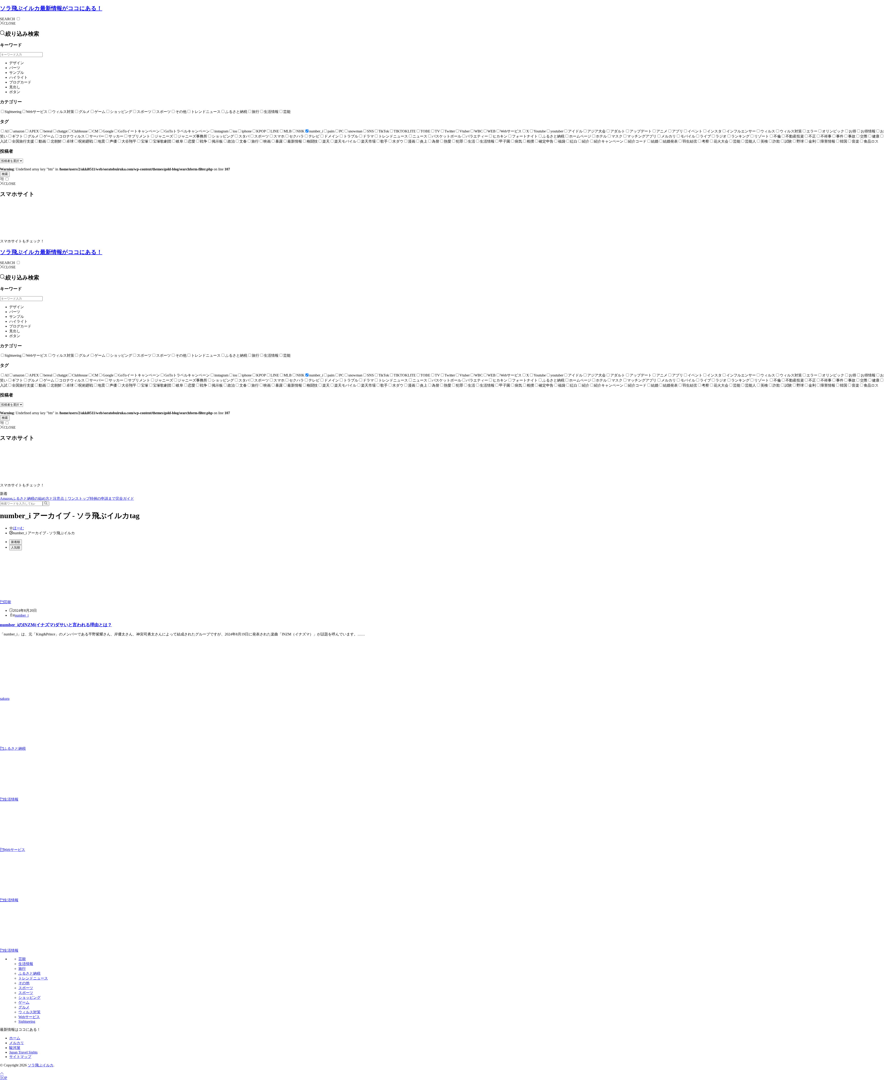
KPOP (261, 131)
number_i (316, 131)
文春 (243, 141)
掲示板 (217, 141)
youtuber (556, 131)
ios (235, 131)
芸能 (287, 112)
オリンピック (833, 131)
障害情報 (827, 141)
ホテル (601, 136)
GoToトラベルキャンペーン (187, 131)
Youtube (540, 131)
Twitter (450, 131)
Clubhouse (80, 131)
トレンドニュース (206, 112)
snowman (355, 131)
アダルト (617, 131)
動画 (42, 141)
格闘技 (312, 141)
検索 (5, 174)
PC (341, 131)
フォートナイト (525, 136)
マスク (616, 136)
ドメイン (331, 136)
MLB (288, 131)
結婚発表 (670, 141)
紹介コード (637, 141)
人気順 (15, 547)
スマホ (279, 136)
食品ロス (871, 141)
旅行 (255, 112)
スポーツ (144, 112)
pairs (331, 131)
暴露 (279, 141)
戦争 (203, 141)
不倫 (777, 136)
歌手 (384, 141)
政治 (231, 141)
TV (437, 131)
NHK (300, 131)
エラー (811, 131)
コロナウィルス (72, 136)
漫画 (411, 141)
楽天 (326, 141)
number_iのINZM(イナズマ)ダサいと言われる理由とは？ (56, 624)
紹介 (585, 141)
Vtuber (464, 131)
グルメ (84, 112)
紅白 (573, 141)
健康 (875, 136)
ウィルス (767, 131)
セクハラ (296, 136)
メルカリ (668, 136)
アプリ (677, 131)
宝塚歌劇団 (162, 141)
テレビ (314, 136)
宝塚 (144, 141)
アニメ (661, 131)
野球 (800, 141)
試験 (788, 141)
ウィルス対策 (63, 112)
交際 (863, 136)
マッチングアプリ (642, 136)
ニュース (420, 136)
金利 (812, 141)
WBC (478, 131)
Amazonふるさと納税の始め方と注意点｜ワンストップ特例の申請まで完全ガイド (67, 498)
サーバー (96, 136)
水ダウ (397, 141)
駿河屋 (14, 1048)
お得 (852, 131)
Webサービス (36, 112)
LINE (274, 131)
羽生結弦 (689, 141)
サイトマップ (20, 1057)
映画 (267, 141)
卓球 (70, 141)
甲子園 (504, 141)
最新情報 (294, 141)
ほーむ (18, 528)
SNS (370, 131)
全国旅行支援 (23, 141)
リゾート (761, 136)
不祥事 (826, 136)
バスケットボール (446, 136)
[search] (46, 503)
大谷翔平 (129, 141)
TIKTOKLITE (405, 131)
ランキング (740, 136)
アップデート (641, 131)
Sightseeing (13, 112)
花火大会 (721, 141)
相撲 (530, 141)
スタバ (244, 136)
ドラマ (368, 136)
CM (95, 131)
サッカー (116, 136)
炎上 (423, 141)
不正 (812, 136)
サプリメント (139, 136)
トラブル (350, 136)
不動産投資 (794, 136)
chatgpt (62, 131)
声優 (113, 141)
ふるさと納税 (236, 112)
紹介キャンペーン (608, 141)
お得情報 (868, 131)
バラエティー (477, 136)
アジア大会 (596, 131)
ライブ (705, 136)
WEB (491, 131)
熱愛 (447, 141)
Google (108, 131)
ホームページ (580, 136)
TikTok (383, 131)
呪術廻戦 (85, 141)
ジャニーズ (164, 136)
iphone (247, 131)
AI (7, 131)
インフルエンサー (741, 131)
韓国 (843, 141)
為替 (435, 141)
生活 (471, 141)
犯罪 (459, 141)
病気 (518, 141)
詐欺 (776, 141)
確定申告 (546, 141)
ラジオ (721, 136)
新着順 (15, 542)
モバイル (687, 136)
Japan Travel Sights (23, 1052)
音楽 (855, 141)
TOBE (425, 131)
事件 (839, 136)
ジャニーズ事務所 (192, 136)
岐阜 (179, 141)
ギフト (17, 136)
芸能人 (750, 141)
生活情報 (271, 112)
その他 (180, 112)
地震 (101, 141)
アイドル (575, 131)
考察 (705, 141)
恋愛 (191, 141)
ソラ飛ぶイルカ (51, 8)
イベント (695, 131)
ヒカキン (500, 136)
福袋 (561, 141)
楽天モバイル (345, 141)
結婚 (654, 141)
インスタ (714, 131)
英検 (764, 141)
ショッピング (121, 112)
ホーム (14, 1038)
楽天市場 (368, 141)
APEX (34, 131)
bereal (48, 131)
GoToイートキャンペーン (139, 131)
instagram (221, 131)
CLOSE (10, 23)
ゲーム (99, 112)
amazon (18, 131)
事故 (851, 136)
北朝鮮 (56, 141)
